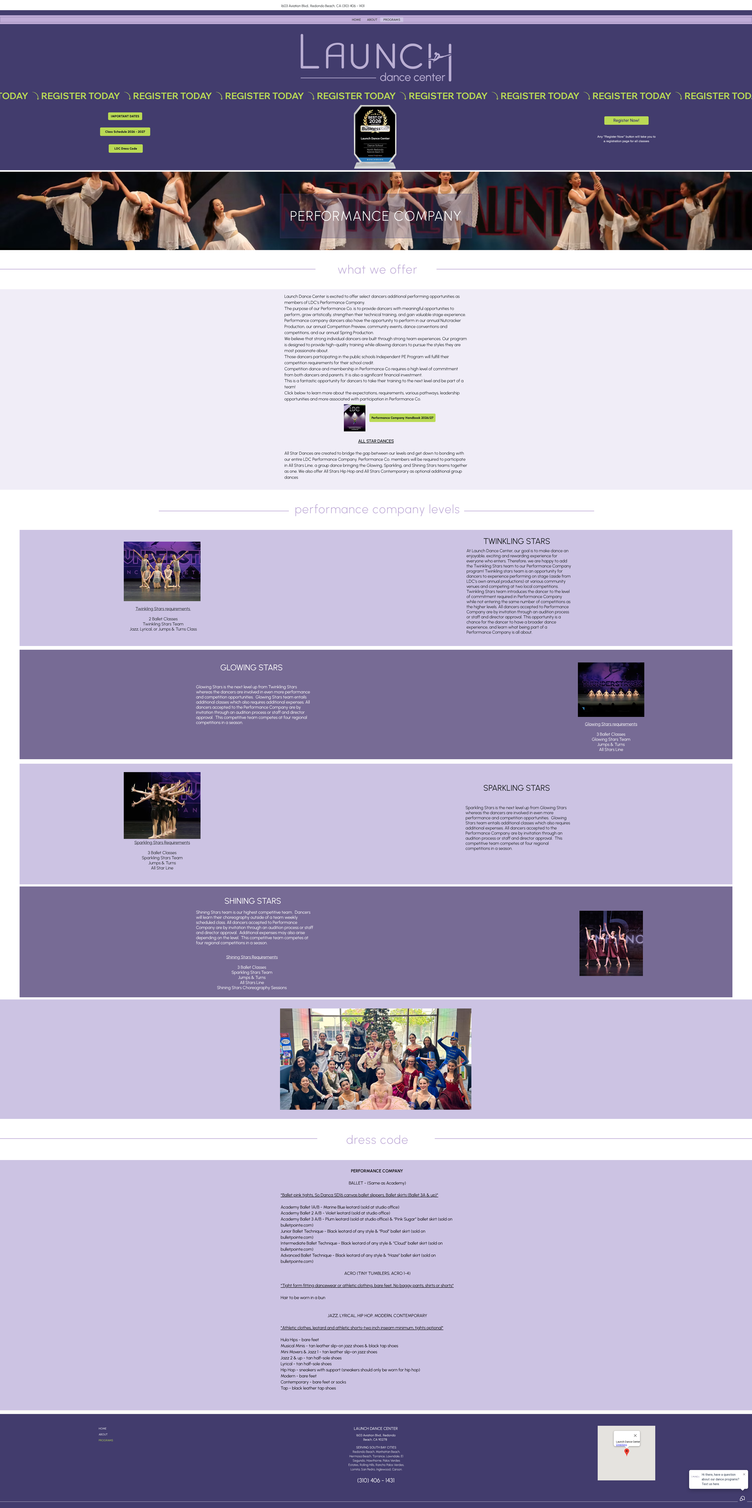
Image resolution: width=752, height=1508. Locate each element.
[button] (125, 116)
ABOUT (103, 1434)
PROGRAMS (106, 1440)
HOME (103, 1428)
